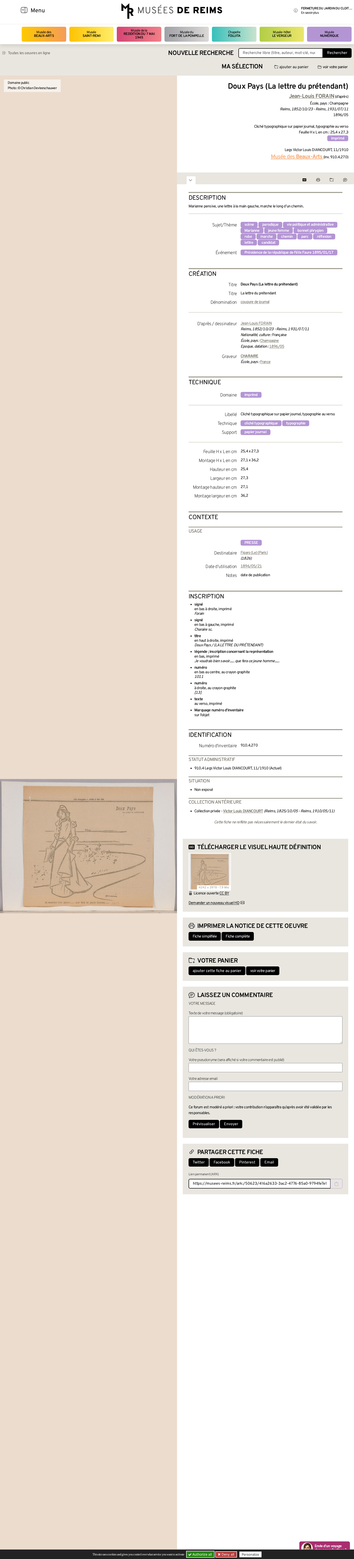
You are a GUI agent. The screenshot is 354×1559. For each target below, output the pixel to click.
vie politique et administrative (310, 224)
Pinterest (247, 1162)
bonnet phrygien (310, 230)
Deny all (227, 1554)
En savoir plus (310, 13)
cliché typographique (261, 423)
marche (266, 236)
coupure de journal (255, 302)
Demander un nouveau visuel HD (214, 903)
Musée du (186, 34)
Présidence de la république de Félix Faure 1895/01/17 (289, 252)
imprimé (337, 138)
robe (248, 236)
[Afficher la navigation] (24, 10)
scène (249, 224)
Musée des (44, 34)
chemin (287, 236)
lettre (248, 242)
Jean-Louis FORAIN (256, 323)
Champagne (269, 340)
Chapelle (234, 34)
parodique (270, 224)
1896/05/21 (251, 566)
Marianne (252, 230)
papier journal (255, 432)
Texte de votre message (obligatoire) (216, 1013)
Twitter (199, 1162)
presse (251, 543)
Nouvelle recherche (201, 53)
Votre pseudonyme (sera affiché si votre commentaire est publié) (236, 1060)
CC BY (224, 893)
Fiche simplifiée (205, 936)
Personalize (250, 1554)
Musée (91, 34)
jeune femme (278, 230)
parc (304, 236)
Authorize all (201, 1554)
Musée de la (139, 34)
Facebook (222, 1162)
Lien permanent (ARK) (204, 1174)
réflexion (324, 236)
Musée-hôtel (281, 34)
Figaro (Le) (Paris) (254, 552)
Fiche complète (238, 936)
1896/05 (276, 346)
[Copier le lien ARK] (336, 1184)
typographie (295, 423)
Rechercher (337, 53)
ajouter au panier (293, 67)
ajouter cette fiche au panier (217, 971)
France (265, 362)
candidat (268, 242)
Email (269, 1162)
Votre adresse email (203, 1079)
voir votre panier (335, 67)
